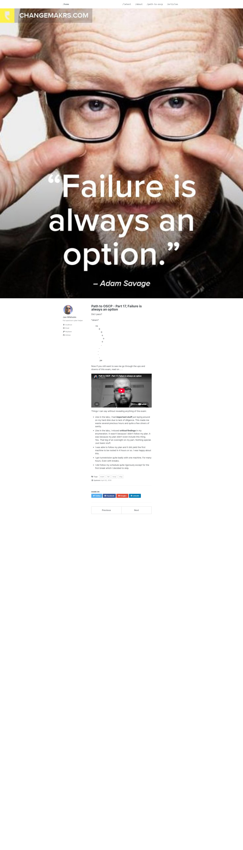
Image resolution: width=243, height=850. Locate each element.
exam (102, 477)
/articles (172, 4)
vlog (120, 477)
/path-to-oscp (155, 4)
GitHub (68, 335)
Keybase (68, 332)
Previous (106, 510)
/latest (126, 4)
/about (139, 4)
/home (66, 4)
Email (67, 328)
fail (108, 477)
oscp (114, 477)
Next (136, 510)
